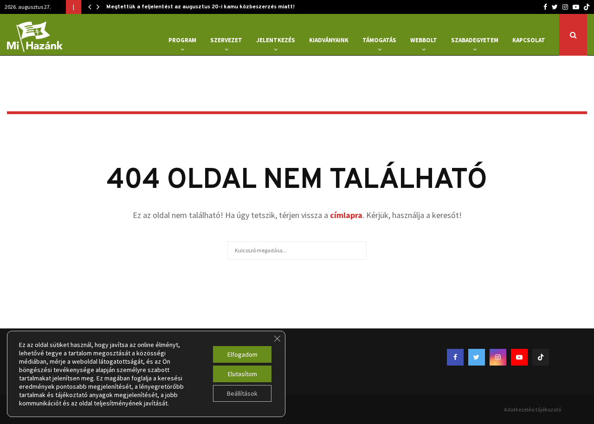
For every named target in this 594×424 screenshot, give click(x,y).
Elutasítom (242, 374)
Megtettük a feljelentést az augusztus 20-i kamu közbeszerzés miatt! (200, 7)
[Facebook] (545, 7)
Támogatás (379, 40)
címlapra (346, 215)
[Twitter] (555, 7)
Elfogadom (242, 354)
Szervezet (226, 40)
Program (182, 40)
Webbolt (423, 40)
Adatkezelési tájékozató (532, 409)
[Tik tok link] (586, 7)
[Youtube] (576, 7)
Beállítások (242, 393)
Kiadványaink (329, 40)
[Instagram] (565, 7)
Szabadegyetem (474, 40)
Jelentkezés (275, 40)
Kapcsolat (528, 40)
